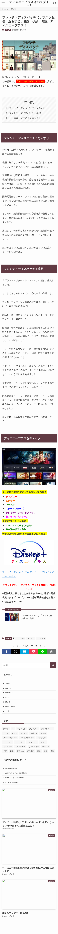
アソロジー (20, 638)
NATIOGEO (9, 692)
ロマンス (45, 746)
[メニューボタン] (3, 3)
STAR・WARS (10, 706)
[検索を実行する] (53, 665)
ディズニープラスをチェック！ (25, 117)
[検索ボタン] (55, 3)
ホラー (43, 742)
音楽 (52, 751)
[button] (6, 651)
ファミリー (19, 742)
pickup (5, 728)
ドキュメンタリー (27, 737)
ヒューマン (40, 638)
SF (13, 728)
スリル (43, 733)
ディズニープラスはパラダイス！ (29, 3)
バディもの (41, 737)
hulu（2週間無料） (11, 768)
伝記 (5, 751)
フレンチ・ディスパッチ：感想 (25, 112)
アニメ (5, 733)
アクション (21, 728)
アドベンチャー (47, 728)
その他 (7, 711)
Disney (7, 683)
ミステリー (7, 746)
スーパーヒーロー (10, 737)
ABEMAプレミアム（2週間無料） (16, 773)
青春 (39, 751)
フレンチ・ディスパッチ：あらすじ (27, 108)
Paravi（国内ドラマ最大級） (14, 777)
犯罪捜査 (30, 751)
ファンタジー (32, 742)
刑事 (12, 751)
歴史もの (20, 751)
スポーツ (33, 733)
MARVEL (8, 688)
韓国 (45, 751)
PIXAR (7, 697)
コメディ (30, 638)
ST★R (7, 30)
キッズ (14, 733)
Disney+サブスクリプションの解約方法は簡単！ (37, 617)
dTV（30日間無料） (11, 782)
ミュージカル (20, 746)
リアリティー (34, 746)
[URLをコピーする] (51, 651)
